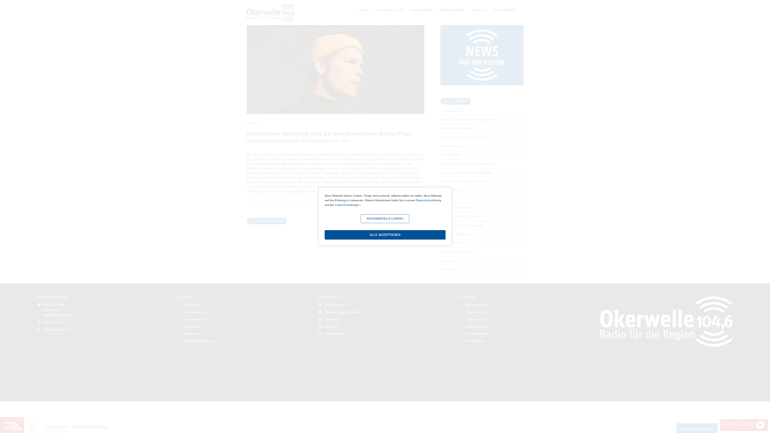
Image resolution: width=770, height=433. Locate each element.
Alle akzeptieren (385, 235)
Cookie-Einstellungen (347, 204)
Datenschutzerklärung (428, 200)
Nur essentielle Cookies (385, 218)
